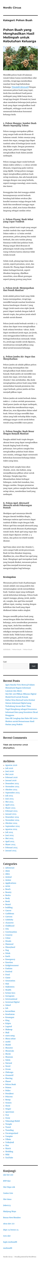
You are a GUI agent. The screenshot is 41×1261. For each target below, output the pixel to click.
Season (8, 1103)
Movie (8, 1054)
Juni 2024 (9, 835)
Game (7, 978)
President (9, 1093)
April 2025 (9, 805)
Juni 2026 (9, 771)
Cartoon (8, 917)
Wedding (9, 1151)
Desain (8, 941)
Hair (7, 984)
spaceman (9, 1112)
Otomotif (9, 1075)
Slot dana (7, 1199)
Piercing (8, 1078)
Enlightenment (12, 965)
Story (7, 1118)
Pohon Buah (16, 649)
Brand (8, 904)
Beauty (8, 892)
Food (7, 974)
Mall (7, 1032)
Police (7, 1090)
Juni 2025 (9, 799)
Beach (8, 889)
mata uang (10, 1035)
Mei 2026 (9, 774)
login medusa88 (10, 1242)
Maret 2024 (10, 844)
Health (8, 990)
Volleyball (9, 1142)
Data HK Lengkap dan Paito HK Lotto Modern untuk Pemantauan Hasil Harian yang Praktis (21, 721)
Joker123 (7, 1205)
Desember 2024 (12, 817)
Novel (7, 1066)
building (9, 907)
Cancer (8, 910)
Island (8, 1005)
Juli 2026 (9, 768)
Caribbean (9, 913)
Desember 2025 (12, 783)
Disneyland (10, 947)
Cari (5, 662)
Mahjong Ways (9, 1211)
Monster (9, 1048)
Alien (7, 874)
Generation (10, 981)
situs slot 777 (8, 1224)
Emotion (9, 962)
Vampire (9, 1136)
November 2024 (12, 820)
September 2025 (12, 793)
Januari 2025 (10, 814)
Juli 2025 (9, 796)
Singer (8, 1109)
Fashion (8, 968)
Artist (7, 886)
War (7, 1145)
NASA (7, 1060)
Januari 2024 (10, 850)
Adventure (9, 868)
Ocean (8, 1069)
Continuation (11, 932)
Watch (8, 1148)
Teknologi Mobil (12, 1121)
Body (7, 898)
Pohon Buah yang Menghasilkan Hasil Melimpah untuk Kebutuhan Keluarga (19, 35)
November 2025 (12, 786)
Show (7, 1106)
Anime (8, 880)
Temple (8, 1124)
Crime (7, 938)
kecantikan (10, 1011)
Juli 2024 (9, 832)
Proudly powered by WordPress (25, 1257)
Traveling (9, 1130)
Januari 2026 (11, 780)
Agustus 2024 (11, 829)
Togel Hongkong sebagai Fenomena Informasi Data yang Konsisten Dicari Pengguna (21, 712)
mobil (7, 1042)
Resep (7, 1100)
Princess (9, 1097)
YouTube (9, 1158)
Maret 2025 (10, 808)
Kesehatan (10, 1014)
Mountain (9, 1051)
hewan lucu (10, 993)
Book (7, 901)
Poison (8, 1087)
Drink (7, 953)
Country (8, 935)
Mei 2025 (9, 802)
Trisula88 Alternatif (20, 87)
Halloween (10, 987)
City (7, 929)
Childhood (9, 926)
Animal (8, 877)
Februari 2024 (11, 847)
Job (6, 1008)
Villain (8, 1139)
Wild (7, 1154)
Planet (8, 1081)
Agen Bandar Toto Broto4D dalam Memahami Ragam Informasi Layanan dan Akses (20, 688)
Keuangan (9, 1017)
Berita (8, 895)
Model (8, 1045)
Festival (8, 971)
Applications (10, 883)
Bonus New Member (12, 1217)
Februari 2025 (11, 811)
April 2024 (9, 841)
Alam (7, 871)
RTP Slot (7, 1181)
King (7, 1020)
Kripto (8, 1023)
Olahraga (9, 1072)
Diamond (9, 944)
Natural (8, 1063)
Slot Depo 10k (9, 1187)
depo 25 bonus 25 (10, 1230)
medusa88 (7, 1248)
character (9, 923)
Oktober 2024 (11, 823)
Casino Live (8, 1193)
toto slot (7, 1236)
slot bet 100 (8, 1175)
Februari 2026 (11, 777)
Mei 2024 (9, 838)
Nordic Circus (12, 7)
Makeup (8, 1029)
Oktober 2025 (11, 789)
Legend (8, 1026)
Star (7, 1115)
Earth (7, 956)
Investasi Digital (12, 1002)
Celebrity (9, 920)
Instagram (9, 996)
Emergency (10, 959)
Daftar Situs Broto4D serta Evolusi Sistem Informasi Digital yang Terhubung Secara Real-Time (20, 703)
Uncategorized (11, 1133)
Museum (9, 1057)
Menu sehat (10, 1039)
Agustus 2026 (11, 765)
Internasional (11, 999)
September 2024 (12, 826)
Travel (8, 1127)
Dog (7, 950)
